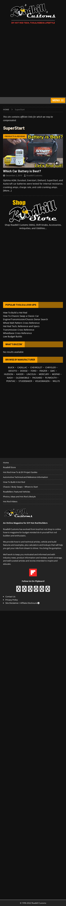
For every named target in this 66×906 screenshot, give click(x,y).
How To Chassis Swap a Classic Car (21, 316)
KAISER (19, 374)
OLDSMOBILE (22, 377)
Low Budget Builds (12, 336)
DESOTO (12, 370)
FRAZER (43, 370)
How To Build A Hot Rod (14, 482)
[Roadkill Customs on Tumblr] (36, 590)
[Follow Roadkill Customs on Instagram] (24, 590)
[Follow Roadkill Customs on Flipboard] (33, 574)
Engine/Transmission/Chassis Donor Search (25, 319)
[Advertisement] (33, 61)
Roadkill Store (9, 467)
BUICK (11, 367)
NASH (10, 377)
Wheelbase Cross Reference (17, 333)
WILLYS (56, 381)
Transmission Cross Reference (18, 329)
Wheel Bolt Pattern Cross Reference (21, 322)
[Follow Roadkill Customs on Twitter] (42, 590)
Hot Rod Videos (10, 501)
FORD (33, 370)
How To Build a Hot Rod (15, 312)
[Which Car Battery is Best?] (33, 151)
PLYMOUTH (51, 377)
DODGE (24, 370)
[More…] (7, 190)
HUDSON (8, 374)
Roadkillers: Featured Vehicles (16, 491)
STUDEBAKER (25, 381)
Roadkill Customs (34, 175)
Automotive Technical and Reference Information (25, 477)
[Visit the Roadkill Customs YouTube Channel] (47, 590)
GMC (52, 370)
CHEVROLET (36, 367)
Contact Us (10, 596)
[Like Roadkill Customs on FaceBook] (18, 590)
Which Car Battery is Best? (22, 171)
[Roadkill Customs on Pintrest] (30, 590)
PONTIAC (11, 381)
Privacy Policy (11, 599)
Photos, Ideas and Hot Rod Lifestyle (19, 496)
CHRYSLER (50, 367)
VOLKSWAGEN (42, 381)
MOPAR (56, 374)
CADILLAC (22, 367)
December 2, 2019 (14, 175)
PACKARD (37, 377)
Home (6, 462)
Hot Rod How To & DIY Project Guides (20, 472)
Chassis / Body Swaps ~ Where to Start (20, 486)
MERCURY (44, 374)
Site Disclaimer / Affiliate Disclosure (21, 603)
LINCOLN (31, 374)
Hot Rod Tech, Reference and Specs (21, 326)
